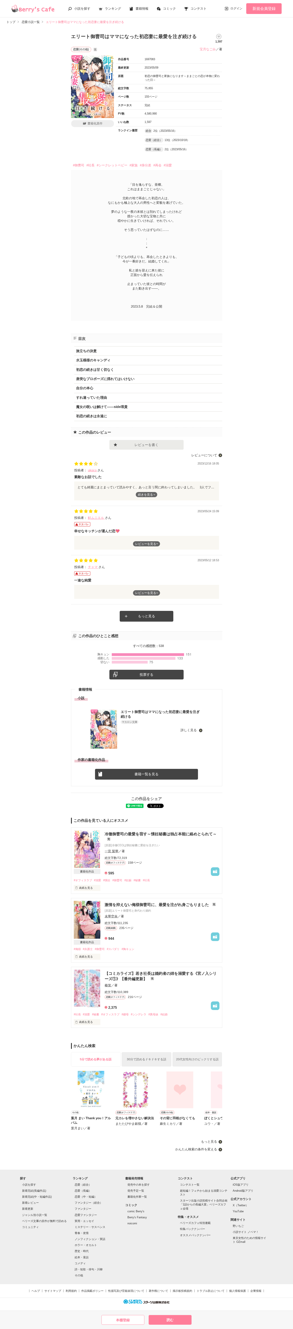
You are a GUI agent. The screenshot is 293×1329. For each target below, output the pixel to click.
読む (170, 1320)
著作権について (158, 1290)
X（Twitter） (240, 1205)
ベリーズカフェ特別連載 (195, 1223)
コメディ (80, 1263)
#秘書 (137, 880)
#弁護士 (88, 949)
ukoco (92, 470)
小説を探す (82, 8)
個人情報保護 (237, 1290)
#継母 (125, 1014)
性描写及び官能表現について (126, 1290)
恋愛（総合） (83, 1184)
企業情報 (255, 1290)
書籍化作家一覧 (137, 1196)
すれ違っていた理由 (91, 397)
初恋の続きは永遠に (91, 416)
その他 (79, 1275)
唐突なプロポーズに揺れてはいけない (105, 379)
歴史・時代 (82, 1251)
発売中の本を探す (138, 1184)
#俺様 (77, 949)
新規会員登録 (264, 8)
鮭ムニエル (96, 518)
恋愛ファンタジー (86, 1215)
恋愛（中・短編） (86, 1196)
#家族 (134, 165)
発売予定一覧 (135, 1190)
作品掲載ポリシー (92, 1290)
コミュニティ (30, 1227)
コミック (169, 8)
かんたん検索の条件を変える (196, 1149)
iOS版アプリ (241, 1184)
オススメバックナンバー (195, 1235)
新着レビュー (30, 1202)
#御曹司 (78, 165)
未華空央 (111, 916)
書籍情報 (142, 8)
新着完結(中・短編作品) (37, 1196)
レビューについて (204, 455)
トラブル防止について (211, 1290)
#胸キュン (128, 949)
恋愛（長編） (83, 1190)
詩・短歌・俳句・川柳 (89, 1269)
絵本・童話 (82, 1257)
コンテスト (198, 8)
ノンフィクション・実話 (90, 1239)
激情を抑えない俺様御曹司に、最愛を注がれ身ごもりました (157, 905)
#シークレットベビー (112, 165)
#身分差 (145, 165)
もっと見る (146, 616)
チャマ (93, 567)
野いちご (238, 1226)
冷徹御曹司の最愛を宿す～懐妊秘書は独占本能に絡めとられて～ (161, 834)
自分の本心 (84, 388)
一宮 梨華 (111, 851)
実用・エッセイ (84, 1221)
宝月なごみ (208, 49)
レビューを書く (146, 445)
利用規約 (71, 1290)
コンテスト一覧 (189, 1184)
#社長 (90, 165)
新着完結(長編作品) (34, 1190)
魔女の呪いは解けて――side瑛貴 (102, 407)
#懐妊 (106, 880)
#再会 (157, 165)
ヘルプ (36, 1290)
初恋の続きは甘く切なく (95, 369)
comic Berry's (135, 1211)
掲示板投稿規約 (182, 1290)
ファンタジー (83, 1208)
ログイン (236, 8)
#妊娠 (127, 880)
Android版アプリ (243, 1190)
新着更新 (27, 1208)
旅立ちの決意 (86, 351)
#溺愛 (168, 165)
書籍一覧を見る (146, 774)
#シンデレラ (138, 1014)
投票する (146, 674)
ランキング (113, 8)
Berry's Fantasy (137, 1217)
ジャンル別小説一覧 (34, 1215)
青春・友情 (82, 1233)
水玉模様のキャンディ (93, 360)
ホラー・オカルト (86, 1245)
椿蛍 (108, 985)
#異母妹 (153, 1014)
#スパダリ (113, 949)
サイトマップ (52, 1290)
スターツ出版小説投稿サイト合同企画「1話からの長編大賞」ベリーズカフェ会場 (203, 1204)
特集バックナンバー (192, 1229)
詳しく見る (189, 730)
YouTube (238, 1211)
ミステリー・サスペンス (90, 1227)
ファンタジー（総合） (89, 1202)
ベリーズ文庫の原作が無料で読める (44, 1221)
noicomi (132, 1223)
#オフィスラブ (83, 880)
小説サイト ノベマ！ (246, 1232)
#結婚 (164, 1014)
